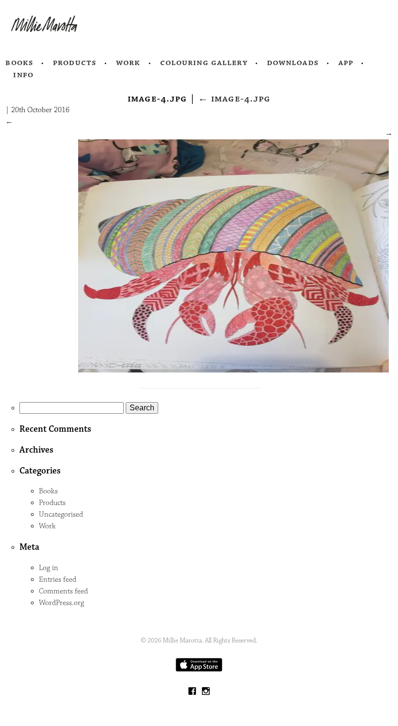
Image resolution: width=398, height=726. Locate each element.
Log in (48, 568)
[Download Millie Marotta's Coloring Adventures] (199, 669)
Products (75, 62)
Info (23, 74)
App (345, 62)
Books (19, 62)
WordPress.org (61, 603)
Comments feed (63, 591)
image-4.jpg (234, 98)
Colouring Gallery (204, 62)
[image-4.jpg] (233, 370)
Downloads (293, 62)
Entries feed (57, 579)
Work (128, 62)
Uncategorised (61, 514)
